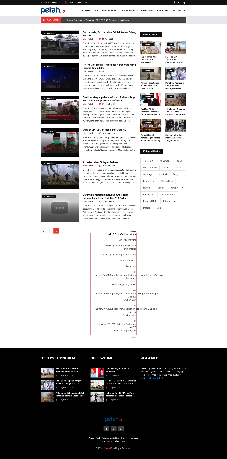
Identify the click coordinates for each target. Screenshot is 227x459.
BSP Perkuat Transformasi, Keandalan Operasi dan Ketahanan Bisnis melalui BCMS (175, 60)
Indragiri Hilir (176, 187)
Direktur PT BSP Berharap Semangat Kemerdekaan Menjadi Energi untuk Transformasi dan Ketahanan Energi (150, 112)
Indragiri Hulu (150, 201)
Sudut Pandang (130, 10)
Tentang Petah (94, 438)
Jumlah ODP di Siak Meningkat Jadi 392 (104, 129)
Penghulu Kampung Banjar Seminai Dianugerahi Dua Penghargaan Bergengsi (174, 86)
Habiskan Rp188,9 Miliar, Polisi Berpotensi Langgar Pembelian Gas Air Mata (120, 394)
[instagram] (179, 2)
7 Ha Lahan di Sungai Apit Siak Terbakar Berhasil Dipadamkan (175, 112)
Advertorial (147, 10)
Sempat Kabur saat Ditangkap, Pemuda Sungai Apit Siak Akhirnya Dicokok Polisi (174, 138)
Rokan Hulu (167, 181)
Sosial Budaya (150, 167)
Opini (159, 207)
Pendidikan (148, 194)
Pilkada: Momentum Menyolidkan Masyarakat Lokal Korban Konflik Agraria (121, 382)
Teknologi (148, 160)
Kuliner (160, 187)
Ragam (179, 160)
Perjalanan (163, 10)
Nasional (87, 10)
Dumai (166, 167)
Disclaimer (106, 441)
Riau (97, 10)
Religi (175, 174)
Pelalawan (164, 160)
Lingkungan (149, 181)
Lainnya (177, 10)
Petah (90, 39)
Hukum (146, 187)
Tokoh (179, 167)
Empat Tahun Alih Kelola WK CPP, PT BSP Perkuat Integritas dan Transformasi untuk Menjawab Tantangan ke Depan (125, 20)
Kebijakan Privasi (118, 441)
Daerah (147, 207)
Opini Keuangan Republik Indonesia (117, 370)
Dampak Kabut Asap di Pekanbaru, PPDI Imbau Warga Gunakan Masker (149, 86)
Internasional (169, 201)
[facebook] (174, 2)
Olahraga (147, 174)
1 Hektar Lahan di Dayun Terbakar (101, 162)
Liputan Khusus (110, 10)
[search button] (185, 10)
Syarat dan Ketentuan (129, 438)
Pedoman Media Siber (110, 438)
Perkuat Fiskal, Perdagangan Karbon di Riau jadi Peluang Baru (150, 138)
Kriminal (163, 174)
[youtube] (184, 2)
